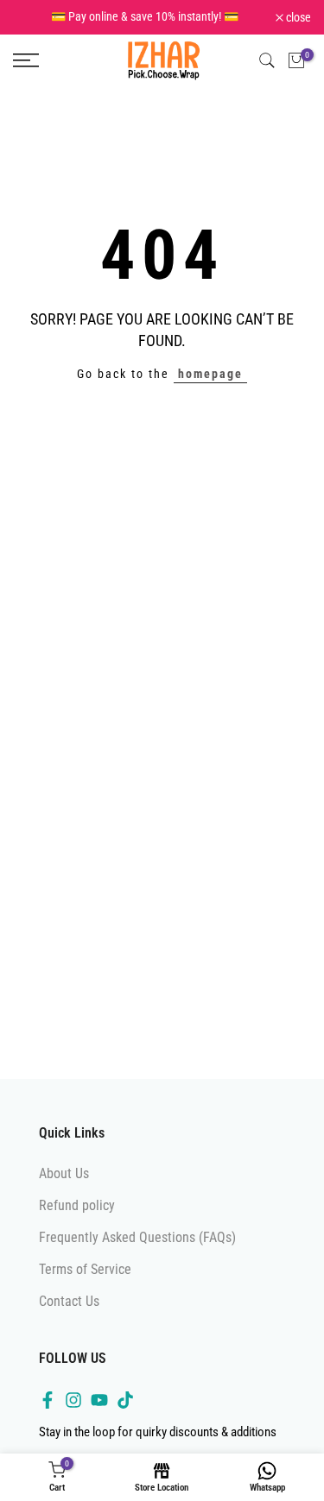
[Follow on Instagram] (73, 1400)
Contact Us (69, 1301)
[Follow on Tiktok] (125, 1400)
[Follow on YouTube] (99, 1400)
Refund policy (77, 1205)
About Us (64, 1173)
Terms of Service (85, 1269)
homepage (210, 374)
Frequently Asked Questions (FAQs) (137, 1237)
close (297, 17)
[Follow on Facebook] (47, 1400)
